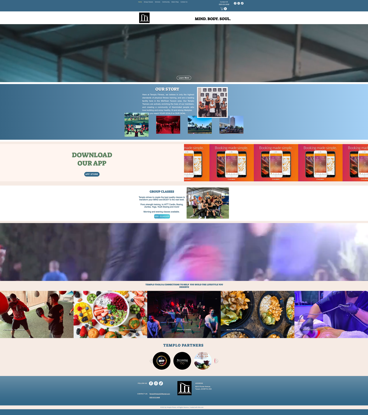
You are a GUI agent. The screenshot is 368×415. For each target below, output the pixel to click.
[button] (224, 8)
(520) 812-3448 (224, 4)
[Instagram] (238, 3)
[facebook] (235, 3)
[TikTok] (242, 3)
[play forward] (217, 360)
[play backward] (151, 360)
